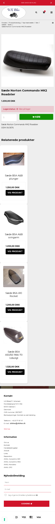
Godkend (25, 504)
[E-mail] (27, 489)
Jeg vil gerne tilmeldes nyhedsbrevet (25, 494)
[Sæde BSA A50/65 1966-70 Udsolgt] (13, 335)
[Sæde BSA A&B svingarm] (13, 217)
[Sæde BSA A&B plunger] (13, 159)
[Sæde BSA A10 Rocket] (13, 276)
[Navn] (27, 482)
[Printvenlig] (53, 23)
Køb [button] (37, 116)
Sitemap (7, 429)
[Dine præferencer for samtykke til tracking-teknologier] (4, 519)
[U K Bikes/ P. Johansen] (13, 13)
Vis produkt (15, 192)
